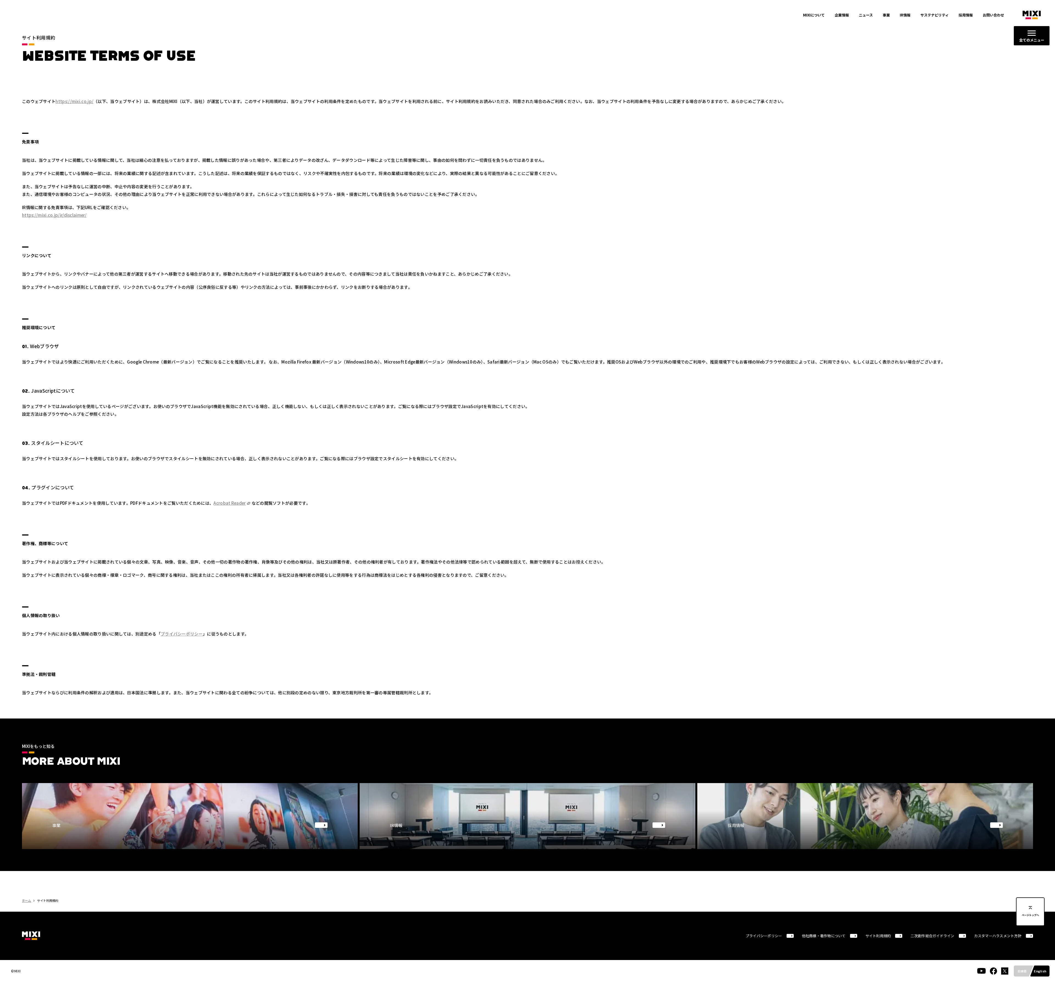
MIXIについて (814, 15)
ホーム (26, 900)
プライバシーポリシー (182, 634)
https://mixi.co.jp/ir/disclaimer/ (54, 215)
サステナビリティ (934, 15)
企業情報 (842, 15)
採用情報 (966, 15)
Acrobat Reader (229, 503)
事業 (886, 15)
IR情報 (905, 15)
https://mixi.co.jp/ (74, 101)
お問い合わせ (993, 15)
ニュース (866, 15)
